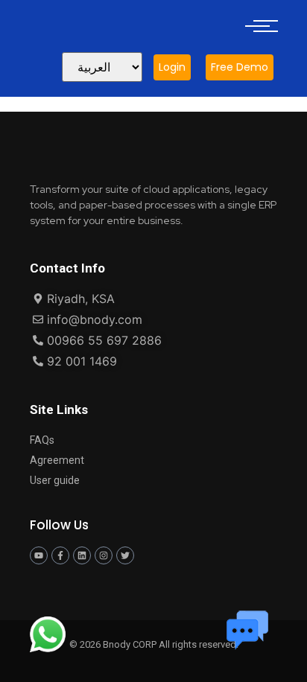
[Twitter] (125, 555)
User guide (55, 480)
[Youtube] (39, 555)
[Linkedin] (82, 555)
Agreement (57, 460)
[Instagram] (104, 555)
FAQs (42, 440)
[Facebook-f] (60, 555)
